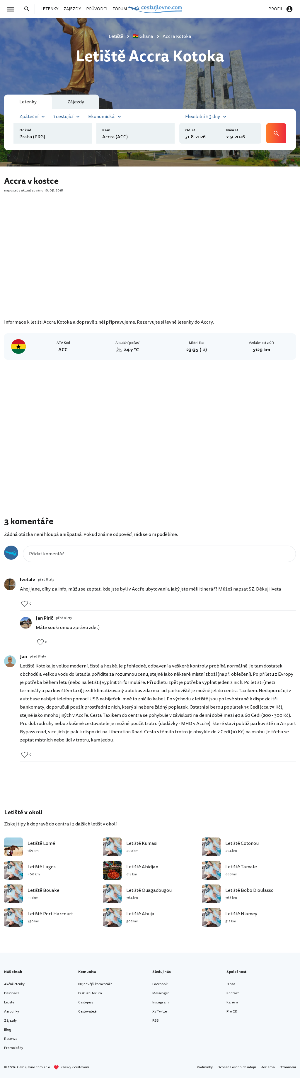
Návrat (232, 130)
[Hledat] (28, 9)
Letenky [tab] (28, 101)
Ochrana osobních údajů (236, 1067)
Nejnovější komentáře (95, 984)
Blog (7, 1029)
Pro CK (231, 1011)
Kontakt (232, 993)
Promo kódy (13, 1047)
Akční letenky (14, 984)
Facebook (160, 984)
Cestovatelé (87, 1011)
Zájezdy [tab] (75, 101)
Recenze (10, 1038)
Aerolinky (11, 1011)
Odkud (25, 130)
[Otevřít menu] (12, 9)
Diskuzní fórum (90, 993)
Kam (106, 130)
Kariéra (232, 1002)
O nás (230, 984)
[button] (33, 116)
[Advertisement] (150, 267)
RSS (155, 1020)
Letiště (9, 1002)
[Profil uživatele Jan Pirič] (26, 623)
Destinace (11, 993)
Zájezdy (10, 1020)
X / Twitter (160, 1011)
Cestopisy (85, 1002)
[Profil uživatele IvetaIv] (10, 584)
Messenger (160, 993)
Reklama (268, 1067)
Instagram (160, 1002)
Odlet (190, 130)
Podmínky (205, 1067)
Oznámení (287, 1067)
